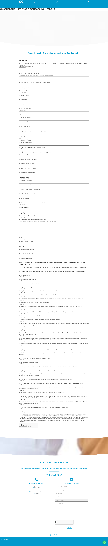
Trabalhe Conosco (74, 2)
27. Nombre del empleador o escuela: (28, 184)
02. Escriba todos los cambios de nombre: (29, 73)
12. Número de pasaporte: (25, 117)
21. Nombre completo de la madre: (27, 154)
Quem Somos (41, 2)
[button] (104, 542)
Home (28, 2)
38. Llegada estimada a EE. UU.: (26, 249)
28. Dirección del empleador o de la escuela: (29, 189)
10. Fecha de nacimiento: (25, 108)
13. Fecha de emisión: (24, 121)
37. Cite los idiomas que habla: (26, 241)
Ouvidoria (29, 6)
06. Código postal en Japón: (25, 90)
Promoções (33, 2)
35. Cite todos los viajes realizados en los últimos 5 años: (32, 219)
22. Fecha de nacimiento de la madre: (28, 159)
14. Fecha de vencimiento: (25, 126)
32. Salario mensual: (23, 207)
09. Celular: (21, 104)
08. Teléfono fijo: (23, 99)
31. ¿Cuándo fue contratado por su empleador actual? (31, 202)
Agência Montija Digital (13, 540)
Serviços (48, 2)
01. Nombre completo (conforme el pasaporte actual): (32, 69)
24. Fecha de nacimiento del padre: (27, 168)
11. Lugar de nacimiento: (24, 113)
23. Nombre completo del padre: (26, 163)
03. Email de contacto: (24, 78)
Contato (65, 2)
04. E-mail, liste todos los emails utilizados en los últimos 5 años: (34, 82)
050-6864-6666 (54, 475)
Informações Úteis (57, 2)
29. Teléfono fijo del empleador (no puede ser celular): (32, 193)
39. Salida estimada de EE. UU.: (26, 253)
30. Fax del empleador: (24, 198)
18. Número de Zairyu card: (25, 142)
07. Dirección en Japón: (24, 95)
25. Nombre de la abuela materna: (27, 172)
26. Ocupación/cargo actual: (25, 180)
